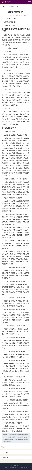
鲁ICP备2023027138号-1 (21, 467)
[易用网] (7, 3)
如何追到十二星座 (10, 25)
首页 (4, 7)
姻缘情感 (11, 7)
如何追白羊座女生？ (10, 22)
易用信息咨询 (17, 465)
